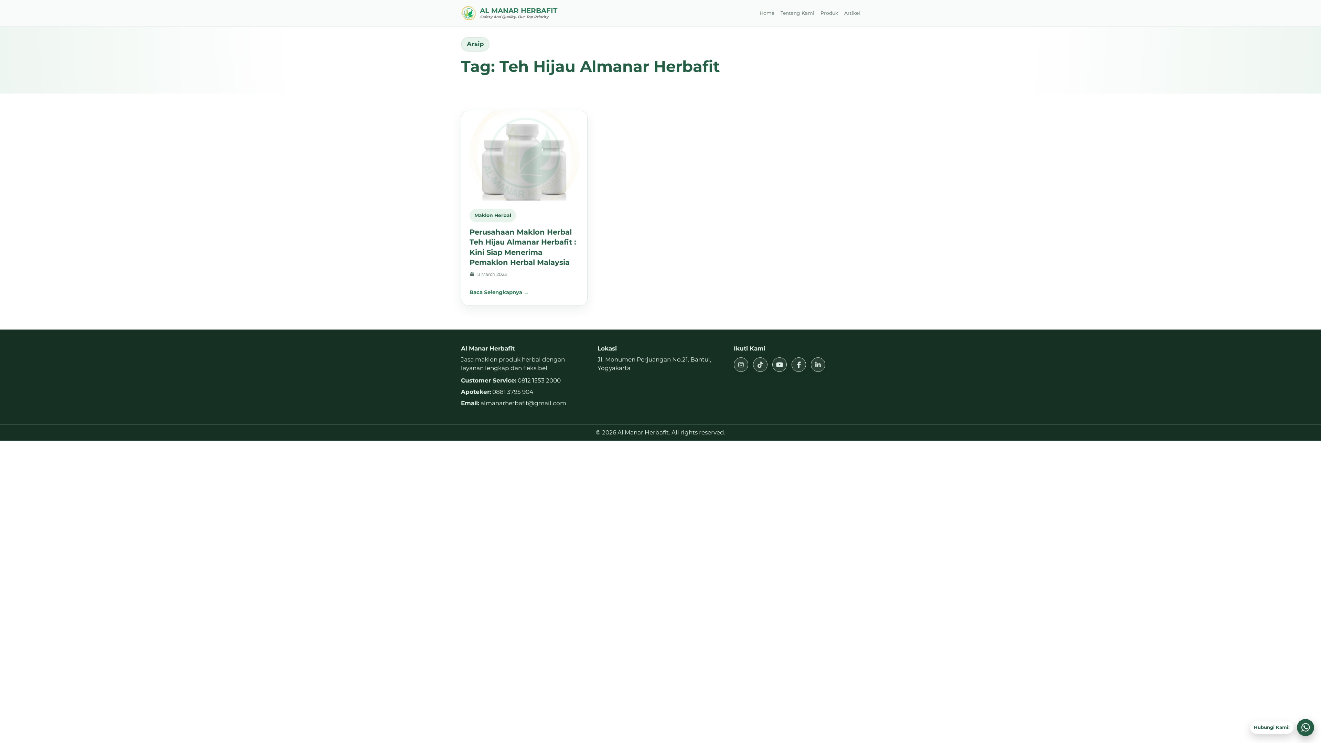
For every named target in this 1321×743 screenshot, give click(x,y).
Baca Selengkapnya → (499, 292)
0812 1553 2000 (539, 380)
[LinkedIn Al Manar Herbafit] (818, 364)
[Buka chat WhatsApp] (1305, 727)
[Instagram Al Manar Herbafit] (741, 364)
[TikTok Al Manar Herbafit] (760, 364)
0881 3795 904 (512, 391)
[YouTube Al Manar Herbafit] (779, 364)
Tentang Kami (797, 13)
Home (767, 13)
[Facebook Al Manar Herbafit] (799, 364)
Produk (829, 13)
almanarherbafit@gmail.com (523, 403)
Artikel (852, 13)
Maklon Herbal (492, 215)
